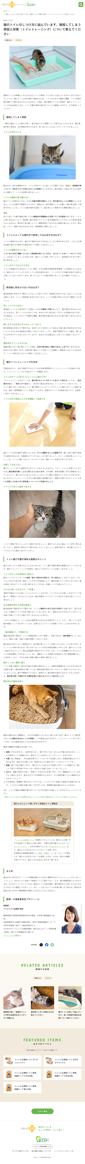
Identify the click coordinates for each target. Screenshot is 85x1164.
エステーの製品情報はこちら (42, 1146)
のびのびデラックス (57, 846)
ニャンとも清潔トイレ (24, 839)
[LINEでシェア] (52, 944)
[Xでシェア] (41, 944)
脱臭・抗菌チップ (46, 853)
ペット (18, 40)
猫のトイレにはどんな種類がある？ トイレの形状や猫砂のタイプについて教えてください (40, 796)
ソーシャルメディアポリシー (62, 1151)
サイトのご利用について (19, 1151)
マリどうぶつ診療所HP (12, 935)
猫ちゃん (8, 40)
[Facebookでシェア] (46, 944)
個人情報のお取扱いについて (40, 1151)
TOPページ (6, 11)
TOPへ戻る (43, 1111)
